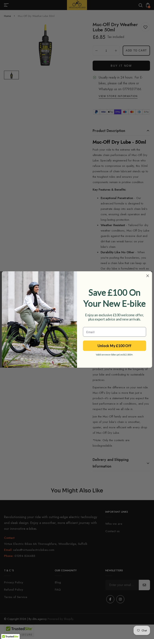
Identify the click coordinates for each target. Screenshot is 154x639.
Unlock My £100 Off (114, 346)
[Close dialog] (148, 276)
